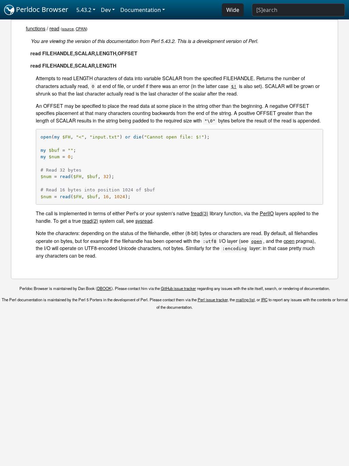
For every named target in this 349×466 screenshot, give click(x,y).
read (54, 28)
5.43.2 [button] (83, 10)
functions (35, 28)
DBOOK (104, 288)
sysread (143, 220)
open (289, 240)
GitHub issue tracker (178, 288)
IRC (264, 299)
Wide (232, 10)
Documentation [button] (140, 10)
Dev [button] (106, 10)
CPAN (81, 28)
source (68, 28)
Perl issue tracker (213, 299)
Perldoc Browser (41, 9)
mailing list (245, 299)
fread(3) (199, 213)
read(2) (90, 220)
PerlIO (267, 213)
